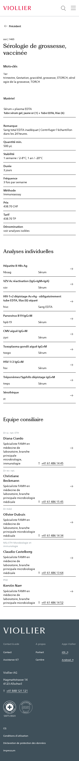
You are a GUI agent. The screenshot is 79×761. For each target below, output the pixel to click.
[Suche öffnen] (63, 8)
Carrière (40, 659)
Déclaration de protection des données (24, 742)
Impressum (9, 750)
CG (4, 728)
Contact (7, 652)
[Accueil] (17, 8)
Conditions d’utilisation (15, 735)
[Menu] (73, 8)
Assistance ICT (11, 659)
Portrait (40, 652)
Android (66, 659)
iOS (63, 652)
